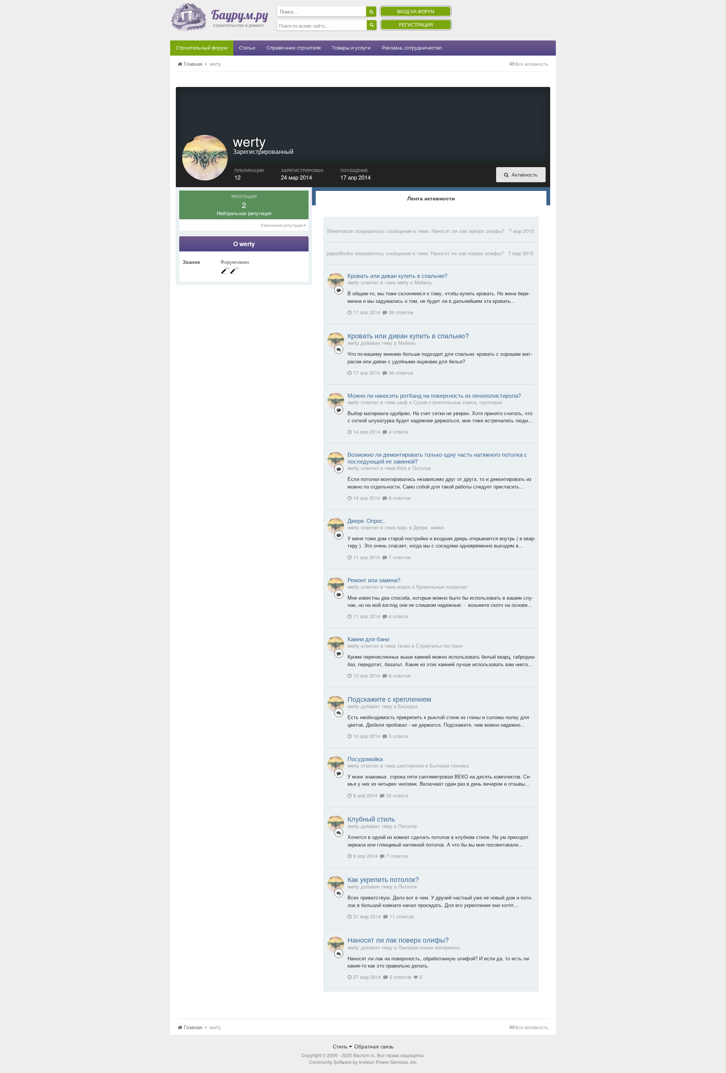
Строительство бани (439, 645)
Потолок (421, 467)
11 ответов (401, 916)
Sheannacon (340, 230)
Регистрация (416, 24)
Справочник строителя (294, 47)
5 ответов (399, 976)
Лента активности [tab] (431, 198)
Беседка (407, 706)
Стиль (341, 1046)
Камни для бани (368, 639)
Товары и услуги (351, 47)
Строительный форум (202, 47)
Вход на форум (415, 11)
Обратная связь (374, 1046)
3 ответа (397, 736)
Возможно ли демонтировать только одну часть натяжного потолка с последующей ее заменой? (437, 457)
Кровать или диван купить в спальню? (397, 275)
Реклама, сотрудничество (412, 47)
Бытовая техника (449, 765)
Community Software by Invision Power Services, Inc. (363, 1062)
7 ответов (399, 557)
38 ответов (400, 312)
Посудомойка (365, 759)
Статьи (247, 47)
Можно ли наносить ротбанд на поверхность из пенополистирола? (434, 395)
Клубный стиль (371, 818)
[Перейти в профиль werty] (335, 281)
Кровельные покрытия (441, 586)
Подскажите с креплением (389, 699)
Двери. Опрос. (366, 520)
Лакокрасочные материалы (429, 947)
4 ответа (397, 431)
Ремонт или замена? (373, 580)
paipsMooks (340, 253)
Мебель (423, 282)
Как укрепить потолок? (383, 879)
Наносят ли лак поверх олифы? (467, 230)
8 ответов (399, 675)
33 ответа (396, 795)
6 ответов (399, 497)
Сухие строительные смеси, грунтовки (457, 402)
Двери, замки (428, 527)
